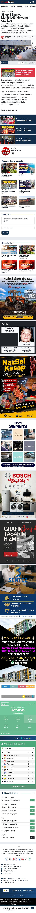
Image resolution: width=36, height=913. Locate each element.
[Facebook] (6, 859)
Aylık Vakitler (6, 733)
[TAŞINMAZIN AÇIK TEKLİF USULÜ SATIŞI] (9, 250)
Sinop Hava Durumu (9, 864)
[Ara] (31, 2)
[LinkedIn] (19, 859)
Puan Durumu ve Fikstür (10, 868)
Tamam (13, 904)
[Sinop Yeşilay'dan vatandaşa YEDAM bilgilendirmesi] (9, 168)
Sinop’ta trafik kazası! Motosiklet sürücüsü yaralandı (25, 191)
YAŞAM (5, 882)
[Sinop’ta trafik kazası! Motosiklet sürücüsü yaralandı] (27, 184)
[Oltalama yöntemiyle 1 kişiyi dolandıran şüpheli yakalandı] (9, 264)
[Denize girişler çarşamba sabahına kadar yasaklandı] (27, 264)
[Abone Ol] (30, 63)
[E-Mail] (12, 154)
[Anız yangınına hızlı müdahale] (27, 200)
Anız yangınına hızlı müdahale (24, 206)
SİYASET (33, 6)
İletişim (5, 878)
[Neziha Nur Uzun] (5, 151)
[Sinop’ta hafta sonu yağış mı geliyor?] (27, 168)
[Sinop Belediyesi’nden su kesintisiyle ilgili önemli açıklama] (9, 184)
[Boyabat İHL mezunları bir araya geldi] (9, 200)
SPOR (26, 880)
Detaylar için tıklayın (18, 787)
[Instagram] (16, 859)
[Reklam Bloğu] (18, 298)
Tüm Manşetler (8, 870)
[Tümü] (34, 243)
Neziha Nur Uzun (16, 150)
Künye (12, 878)
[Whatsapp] (29, 859)
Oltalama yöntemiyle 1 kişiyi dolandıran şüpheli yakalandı (9, 271)
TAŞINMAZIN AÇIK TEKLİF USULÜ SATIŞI (8, 255)
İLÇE (26, 6)
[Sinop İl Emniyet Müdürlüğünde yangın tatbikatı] (18, 50)
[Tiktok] (26, 859)
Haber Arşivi (7, 874)
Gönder (5, 233)
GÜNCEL (20, 6)
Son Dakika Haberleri (10, 872)
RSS (6, 890)
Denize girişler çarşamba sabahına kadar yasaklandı (26, 270)
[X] (9, 859)
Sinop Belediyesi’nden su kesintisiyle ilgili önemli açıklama (8, 191)
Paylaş (5, 62)
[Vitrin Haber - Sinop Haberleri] (7, 2)
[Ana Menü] (33, 2)
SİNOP (11, 11)
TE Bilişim (23, 896)
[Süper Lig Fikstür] (34, 793)
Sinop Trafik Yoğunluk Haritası (12, 866)
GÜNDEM (4, 6)
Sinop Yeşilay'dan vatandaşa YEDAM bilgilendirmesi (6, 175)
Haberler (4, 11)
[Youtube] (22, 859)
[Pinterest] (13, 859)
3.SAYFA (12, 6)
